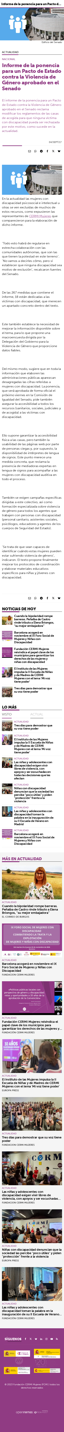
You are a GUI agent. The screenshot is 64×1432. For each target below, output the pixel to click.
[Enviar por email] (29, 151)
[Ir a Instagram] (46, 1339)
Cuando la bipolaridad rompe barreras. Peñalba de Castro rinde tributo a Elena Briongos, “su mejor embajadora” (34, 620)
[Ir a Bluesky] (36, 1339)
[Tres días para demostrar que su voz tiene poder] (7, 692)
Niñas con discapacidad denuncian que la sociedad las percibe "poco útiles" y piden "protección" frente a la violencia (34, 795)
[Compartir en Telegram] (41, 151)
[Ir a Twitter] (30, 1339)
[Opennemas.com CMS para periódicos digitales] (32, 1412)
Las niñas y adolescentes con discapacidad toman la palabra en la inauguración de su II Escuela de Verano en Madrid (33, 817)
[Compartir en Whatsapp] (35, 151)
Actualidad (10, 52)
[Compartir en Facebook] (47, 151)
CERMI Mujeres (40, 216)
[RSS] (57, 1339)
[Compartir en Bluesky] (59, 151)
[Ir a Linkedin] (41, 1339)
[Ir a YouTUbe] (51, 1339)
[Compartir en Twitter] (53, 151)
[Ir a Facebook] (25, 1339)
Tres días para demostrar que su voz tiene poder (33, 690)
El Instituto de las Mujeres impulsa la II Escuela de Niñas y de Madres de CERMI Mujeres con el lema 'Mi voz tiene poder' (33, 675)
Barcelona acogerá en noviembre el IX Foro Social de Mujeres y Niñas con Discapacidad (34, 637)
